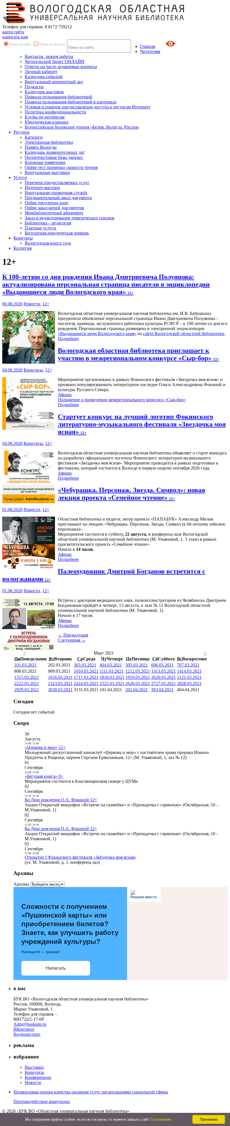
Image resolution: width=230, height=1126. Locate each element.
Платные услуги (40, 228)
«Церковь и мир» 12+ (45, 747)
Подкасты (34, 86)
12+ (45, 303)
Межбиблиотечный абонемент (54, 212)
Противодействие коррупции (41, 1101)
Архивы (21, 884)
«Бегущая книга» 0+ (44, 776)
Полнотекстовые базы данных (54, 157)
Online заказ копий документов (54, 207)
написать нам (15, 36)
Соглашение (160, 1119)
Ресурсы (21, 132)
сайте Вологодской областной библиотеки (183, 333)
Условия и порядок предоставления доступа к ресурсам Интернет (87, 107)
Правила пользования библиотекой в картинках (71, 101)
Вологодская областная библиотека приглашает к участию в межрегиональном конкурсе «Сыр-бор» (138, 354)
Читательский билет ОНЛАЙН (54, 61)
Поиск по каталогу (52, 44)
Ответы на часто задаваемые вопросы (61, 66)
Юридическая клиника (46, 122)
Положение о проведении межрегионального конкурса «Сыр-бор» (122, 399)
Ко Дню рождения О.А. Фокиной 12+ (61, 799)
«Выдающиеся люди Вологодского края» (97, 333)
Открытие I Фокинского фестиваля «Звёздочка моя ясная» (80, 857)
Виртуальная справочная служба (56, 192)
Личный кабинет (41, 71)
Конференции (38, 1077)
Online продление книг (47, 202)
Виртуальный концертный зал (54, 81)
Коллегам (22, 248)
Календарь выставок (44, 91)
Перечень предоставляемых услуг (57, 182)
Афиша (65, 394)
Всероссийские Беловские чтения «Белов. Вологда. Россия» (82, 127)
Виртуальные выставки (47, 172)
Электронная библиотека (49, 142)
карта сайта (13, 31)
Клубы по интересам (45, 117)
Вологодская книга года (48, 243)
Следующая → (72, 640)
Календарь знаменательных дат (55, 152)
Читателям (150, 51)
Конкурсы (23, 238)
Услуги (20, 177)
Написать (56, 968)
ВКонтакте (23, 1029)
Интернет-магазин (42, 187)
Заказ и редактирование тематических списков (69, 217)
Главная (147, 46)
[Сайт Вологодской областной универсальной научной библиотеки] (93, 21)
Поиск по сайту (20, 44)
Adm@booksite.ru (29, 1024)
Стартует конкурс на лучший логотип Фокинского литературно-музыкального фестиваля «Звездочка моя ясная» (142, 424)
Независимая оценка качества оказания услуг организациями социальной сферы (90, 1092)
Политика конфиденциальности (55, 112)
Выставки (34, 1067)
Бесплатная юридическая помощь (57, 233)
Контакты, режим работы (49, 56)
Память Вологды (41, 147)
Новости (32, 303)
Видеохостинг (27, 1034)
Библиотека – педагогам (48, 222)
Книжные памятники (45, 162)
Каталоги (34, 137)
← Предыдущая (73, 635)
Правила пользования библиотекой (58, 96)
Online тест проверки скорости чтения (61, 167)
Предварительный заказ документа (58, 197)
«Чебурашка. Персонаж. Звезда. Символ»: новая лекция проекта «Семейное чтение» (131, 493)
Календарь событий (44, 76)
